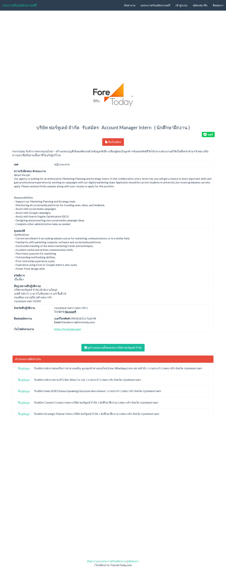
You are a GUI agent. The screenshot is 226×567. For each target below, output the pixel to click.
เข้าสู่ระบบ (182, 5)
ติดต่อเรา (218, 5)
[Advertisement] (113, 40)
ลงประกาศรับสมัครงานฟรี (155, 5)
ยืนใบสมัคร (114, 142)
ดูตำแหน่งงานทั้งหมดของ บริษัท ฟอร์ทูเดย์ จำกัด (114, 347)
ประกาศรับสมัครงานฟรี (20, 5)
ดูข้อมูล (25, 368)
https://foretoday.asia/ (67, 329)
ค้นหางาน (129, 5)
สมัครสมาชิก (200, 5)
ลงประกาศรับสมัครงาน (113, 561)
